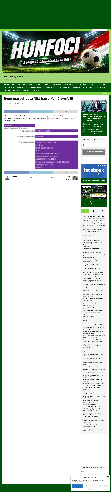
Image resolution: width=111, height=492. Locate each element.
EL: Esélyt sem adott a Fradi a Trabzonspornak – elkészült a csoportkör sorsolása (93, 248)
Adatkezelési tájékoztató (12, 90)
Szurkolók (20, 87)
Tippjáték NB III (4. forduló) (89, 305)
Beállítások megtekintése (102, 486)
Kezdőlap (6, 84)
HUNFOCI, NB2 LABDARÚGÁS (94, 180)
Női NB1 (30, 84)
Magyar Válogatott (70, 84)
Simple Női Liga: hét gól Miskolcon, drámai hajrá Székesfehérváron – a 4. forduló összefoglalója (93, 345)
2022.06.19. (8, 103)
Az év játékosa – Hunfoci (86, 84)
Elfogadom (77, 486)
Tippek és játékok (100, 87)
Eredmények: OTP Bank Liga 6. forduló (92, 238)
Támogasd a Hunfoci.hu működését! (92, 203)
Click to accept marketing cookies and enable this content (94, 152)
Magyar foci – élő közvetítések (82, 87)
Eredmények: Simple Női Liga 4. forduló (92, 366)
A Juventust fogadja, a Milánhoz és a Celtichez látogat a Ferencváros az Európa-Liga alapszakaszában (93, 242)
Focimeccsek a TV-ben (64, 87)
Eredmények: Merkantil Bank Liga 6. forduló (93, 216)
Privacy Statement (90, 489)
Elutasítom (88, 486)
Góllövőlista (57, 84)
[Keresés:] (99, 30)
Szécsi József (16, 103)
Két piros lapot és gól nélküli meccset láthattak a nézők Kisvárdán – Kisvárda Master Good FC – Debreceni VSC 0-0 (92, 414)
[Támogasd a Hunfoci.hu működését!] (94, 192)
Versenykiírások (101, 84)
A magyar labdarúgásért (33, 87)
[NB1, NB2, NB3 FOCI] (55, 72)
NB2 (19, 84)
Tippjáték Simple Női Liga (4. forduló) (92, 303)
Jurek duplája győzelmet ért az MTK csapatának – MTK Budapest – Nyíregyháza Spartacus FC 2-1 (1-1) (93, 420)
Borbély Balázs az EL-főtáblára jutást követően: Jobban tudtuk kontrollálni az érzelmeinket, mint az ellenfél (92, 280)
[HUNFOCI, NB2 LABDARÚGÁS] (94, 170)
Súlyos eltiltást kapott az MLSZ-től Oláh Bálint (94, 327)
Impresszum (26, 90)
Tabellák (45, 84)
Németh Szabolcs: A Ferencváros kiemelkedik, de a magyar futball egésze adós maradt (94, 117)
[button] (108, 477)
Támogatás (36, 90)
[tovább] (96, 133)
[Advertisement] (47, 16)
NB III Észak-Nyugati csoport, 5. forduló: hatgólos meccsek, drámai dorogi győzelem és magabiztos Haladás (93, 331)
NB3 (24, 84)
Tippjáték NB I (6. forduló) (89, 316)
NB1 (13, 84)
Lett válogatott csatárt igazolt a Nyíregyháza (93, 223)
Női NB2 (37, 84)
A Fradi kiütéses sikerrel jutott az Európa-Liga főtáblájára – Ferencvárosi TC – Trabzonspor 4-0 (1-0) (94, 286)
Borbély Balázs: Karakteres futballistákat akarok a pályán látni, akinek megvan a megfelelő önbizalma (92, 312)
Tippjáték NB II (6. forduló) (89, 308)
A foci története (9, 87)
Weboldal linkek (49, 87)
